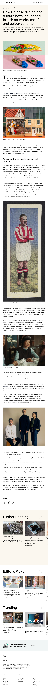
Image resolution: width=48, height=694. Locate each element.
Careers (30, 591)
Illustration (12, 590)
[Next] (43, 517)
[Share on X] (4, 502)
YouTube (34, 679)
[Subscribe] (44, 645)
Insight (5, 7)
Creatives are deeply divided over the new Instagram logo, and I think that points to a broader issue (13, 629)
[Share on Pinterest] (8, 502)
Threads (34, 684)
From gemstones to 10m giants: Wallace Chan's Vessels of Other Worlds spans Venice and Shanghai (12, 540)
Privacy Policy (21, 678)
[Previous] (40, 517)
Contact (4, 678)
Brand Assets (5, 684)
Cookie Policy (21, 679)
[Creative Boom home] (9, 2)
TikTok (34, 678)
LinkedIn (34, 682)
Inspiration (27, 538)
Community (5, 679)
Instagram (35, 676)
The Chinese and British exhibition (12, 93)
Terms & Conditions (22, 676)
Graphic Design (35, 538)
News (5, 536)
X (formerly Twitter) (37, 681)
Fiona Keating (10, 35)
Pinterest (35, 685)
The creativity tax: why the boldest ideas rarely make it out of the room (34, 594)
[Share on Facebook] (12, 502)
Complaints (20, 681)
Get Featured (5, 681)
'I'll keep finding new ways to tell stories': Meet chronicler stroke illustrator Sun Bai (11, 594)
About (4, 676)
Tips (26, 591)
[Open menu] (44, 2)
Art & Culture (11, 7)
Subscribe (35, 2)
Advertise (5, 682)
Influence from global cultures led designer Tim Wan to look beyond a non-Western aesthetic (34, 542)
